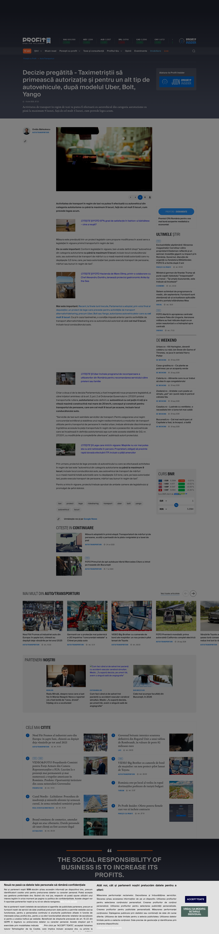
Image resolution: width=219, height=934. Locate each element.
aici (41, 925)
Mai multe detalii (69, 901)
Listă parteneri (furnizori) (109, 928)
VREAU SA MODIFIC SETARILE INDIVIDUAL (194, 911)
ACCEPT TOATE (195, 899)
